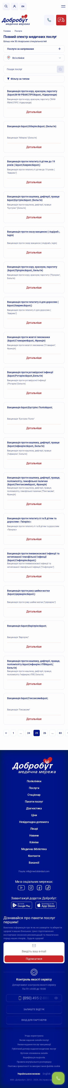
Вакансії (34, 862)
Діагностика (34, 808)
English (47, 1073)
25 (36, 733)
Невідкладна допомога (34, 822)
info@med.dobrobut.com (37, 871)
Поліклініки (34, 781)
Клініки (34, 842)
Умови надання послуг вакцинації (34, 1044)
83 (60, 733)
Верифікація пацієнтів (34, 1057)
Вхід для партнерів (34, 1020)
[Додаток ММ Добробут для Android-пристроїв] (21, 905)
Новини (34, 835)
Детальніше (34, 112)
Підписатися (34, 959)
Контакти (34, 856)
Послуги (18, 31)
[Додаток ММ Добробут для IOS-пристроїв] (46, 905)
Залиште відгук (34, 1009)
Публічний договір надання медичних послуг (34, 1048)
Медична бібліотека (34, 849)
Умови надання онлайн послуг (34, 1040)
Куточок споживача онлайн (34, 1053)
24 (28, 733)
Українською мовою (28, 1073)
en (22, 6)
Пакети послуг (34, 801)
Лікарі (34, 828)
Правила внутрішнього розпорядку (34, 1062)
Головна (7, 31)
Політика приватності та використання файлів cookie (34, 1066)
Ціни (34, 815)
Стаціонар (34, 794)
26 (44, 733)
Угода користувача (34, 1035)
